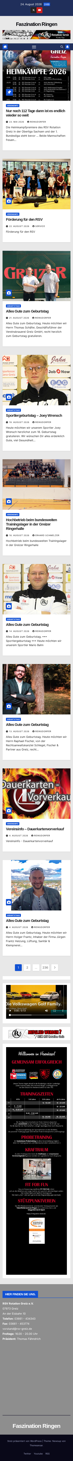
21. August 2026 (19, 318)
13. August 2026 (19, 731)
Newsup (56, 1441)
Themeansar (36, 1445)
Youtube (38, 1453)
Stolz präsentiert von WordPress (24, 1441)
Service (40, 226)
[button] (61, 46)
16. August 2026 (19, 535)
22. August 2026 (19, 226)
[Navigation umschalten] (34, 47)
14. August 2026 (19, 631)
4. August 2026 (19, 835)
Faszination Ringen (36, 24)
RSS (47, 1453)
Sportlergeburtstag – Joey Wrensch (34, 415)
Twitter (27, 1453)
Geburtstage (13, 306)
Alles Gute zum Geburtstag (27, 311)
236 (45, 967)
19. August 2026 (19, 422)
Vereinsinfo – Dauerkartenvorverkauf (35, 829)
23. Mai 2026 (17, 122)
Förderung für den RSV (24, 219)
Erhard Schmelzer (47, 535)
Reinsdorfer (38, 122)
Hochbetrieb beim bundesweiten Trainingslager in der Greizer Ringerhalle (31, 524)
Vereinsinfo (12, 106)
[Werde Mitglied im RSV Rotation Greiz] (36, 1033)
